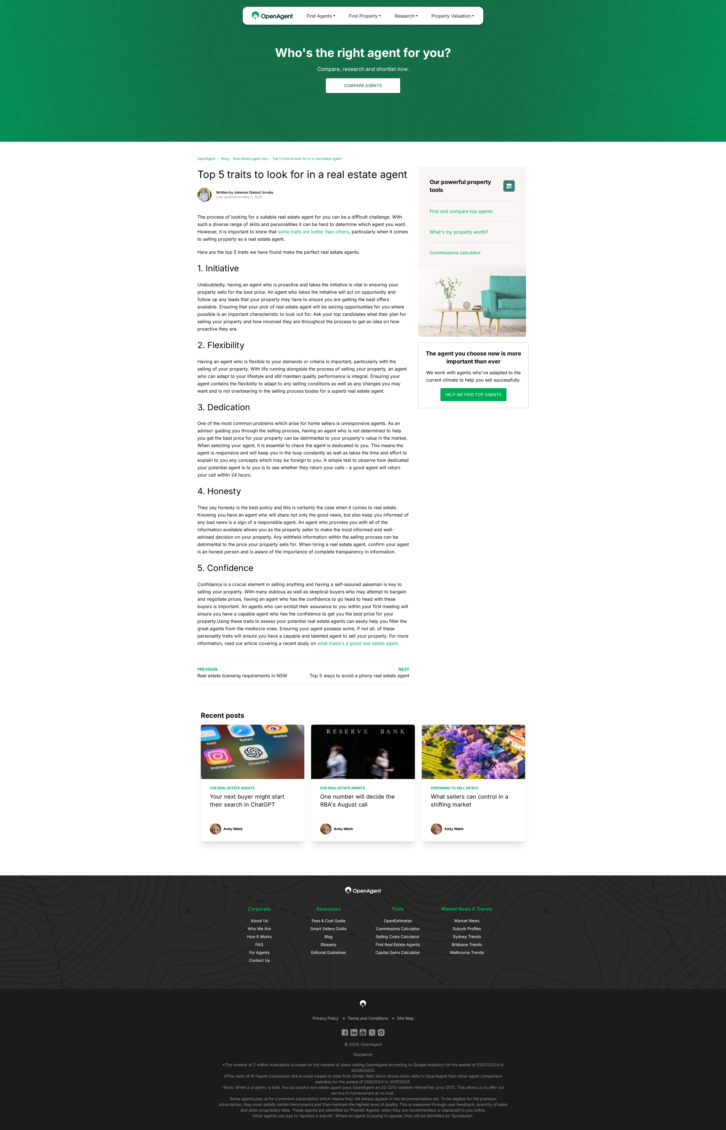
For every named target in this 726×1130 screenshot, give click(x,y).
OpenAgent (206, 158)
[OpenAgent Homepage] (272, 15)
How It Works (259, 936)
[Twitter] (372, 1032)
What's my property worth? (459, 232)
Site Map (405, 1018)
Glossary (328, 944)
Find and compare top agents (461, 211)
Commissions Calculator (398, 928)
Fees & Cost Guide (328, 920)
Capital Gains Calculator (397, 952)
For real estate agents (232, 788)
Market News (466, 920)
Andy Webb (233, 829)
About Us (259, 920)
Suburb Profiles (467, 928)
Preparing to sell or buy (455, 788)
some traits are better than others (313, 231)
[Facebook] (344, 1032)
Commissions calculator (455, 252)
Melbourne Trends (467, 952)
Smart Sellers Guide (328, 928)
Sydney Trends (467, 936)
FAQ (259, 944)
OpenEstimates (398, 920)
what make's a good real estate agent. (358, 643)
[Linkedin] (354, 1032)
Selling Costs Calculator (397, 936)
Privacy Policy (326, 1018)
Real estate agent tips (250, 158)
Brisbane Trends (467, 944)
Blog (224, 158)
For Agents (259, 952)
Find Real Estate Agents (397, 944)
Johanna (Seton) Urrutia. (254, 192)
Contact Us (259, 960)
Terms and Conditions (368, 1018)
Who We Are (259, 928)
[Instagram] (381, 1032)
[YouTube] (363, 1032)
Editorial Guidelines (328, 952)
